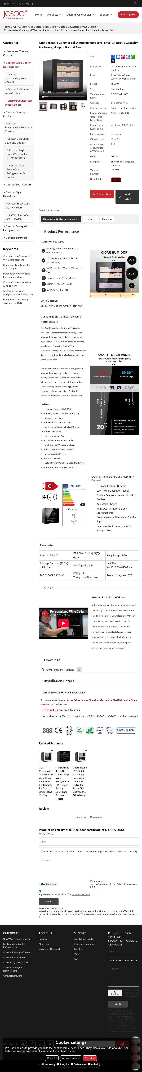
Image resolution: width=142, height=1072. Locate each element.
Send (49, 901)
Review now (96, 817)
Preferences (80, 1064)
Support (104, 14)
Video (77, 954)
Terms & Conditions (81, 894)
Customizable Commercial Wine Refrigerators (17, 258)
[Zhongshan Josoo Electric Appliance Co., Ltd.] (15, 15)
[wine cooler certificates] (89, 729)
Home (38, 14)
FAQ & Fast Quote (83, 939)
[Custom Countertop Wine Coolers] (116, 180)
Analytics (64, 1064)
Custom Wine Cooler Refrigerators (37, 26)
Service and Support (49, 949)
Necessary (50, 1064)
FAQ (76, 959)
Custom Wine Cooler (78, 14)
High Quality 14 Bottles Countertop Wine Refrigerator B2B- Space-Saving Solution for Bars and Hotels (62, 783)
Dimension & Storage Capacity (61, 218)
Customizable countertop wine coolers (17, 284)
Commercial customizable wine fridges (16, 266)
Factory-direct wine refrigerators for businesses (18, 292)
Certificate (44, 939)
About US (44, 944)
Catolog (78, 949)
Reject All (52, 1058)
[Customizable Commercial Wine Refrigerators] (114, 274)
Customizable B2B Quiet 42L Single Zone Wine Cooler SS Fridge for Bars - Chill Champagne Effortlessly (80, 781)
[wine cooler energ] (63, 504)
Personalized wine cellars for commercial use (16, 275)
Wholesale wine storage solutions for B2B (16, 301)
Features (90, 218)
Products (52, 14)
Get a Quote (128, 14)
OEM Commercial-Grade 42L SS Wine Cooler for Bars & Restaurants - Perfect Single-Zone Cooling (46, 781)
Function (107, 218)
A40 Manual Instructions (60, 669)
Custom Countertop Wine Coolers (77, 26)
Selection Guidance (84, 944)
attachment (50, 884)
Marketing (95, 1064)
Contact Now (104, 194)
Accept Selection (70, 1058)
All (14, 26)
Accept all (90, 1058)
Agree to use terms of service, (64, 894)
